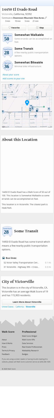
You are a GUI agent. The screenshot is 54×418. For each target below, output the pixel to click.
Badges (25, 354)
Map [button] (41, 28)
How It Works (7, 343)
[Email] (12, 336)
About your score (11, 74)
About (4, 340)
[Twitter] (3, 336)
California (20, 307)
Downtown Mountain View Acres (28, 18)
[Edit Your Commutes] (45, 17)
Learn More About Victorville (27, 302)
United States (7, 307)
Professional (29, 331)
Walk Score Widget (29, 336)
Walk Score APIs (28, 340)
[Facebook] (8, 336)
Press (4, 347)
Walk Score (8, 331)
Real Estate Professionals (32, 347)
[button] (27, 103)
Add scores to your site (14, 78)
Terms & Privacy (8, 351)
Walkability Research (30, 351)
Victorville (7, 14)
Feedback (6, 354)
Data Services (27, 343)
